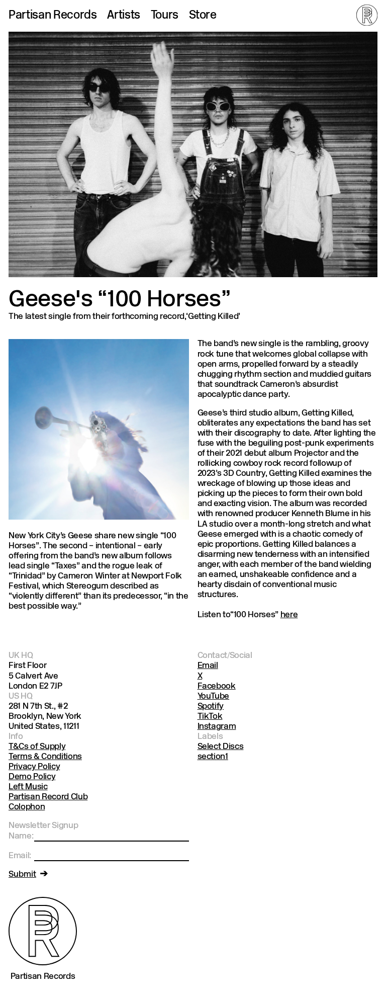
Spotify (211, 706)
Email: (20, 856)
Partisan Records (53, 16)
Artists (123, 16)
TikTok (210, 716)
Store (203, 16)
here (289, 615)
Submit (22, 874)
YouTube (214, 696)
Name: (21, 836)
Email (208, 665)
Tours (164, 16)
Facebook (217, 686)
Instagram (217, 726)
